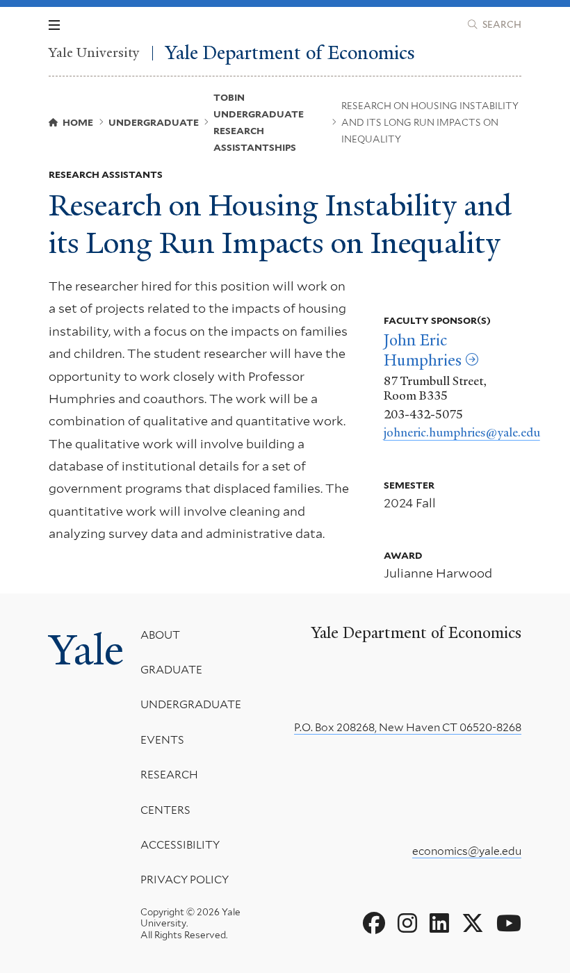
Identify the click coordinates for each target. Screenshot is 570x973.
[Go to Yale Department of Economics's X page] (473, 923)
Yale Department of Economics (290, 53)
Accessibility (180, 844)
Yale (86, 650)
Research (169, 774)
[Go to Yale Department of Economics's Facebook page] (374, 923)
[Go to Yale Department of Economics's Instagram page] (407, 923)
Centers (165, 810)
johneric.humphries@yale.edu (462, 432)
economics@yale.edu (466, 851)
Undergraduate (190, 704)
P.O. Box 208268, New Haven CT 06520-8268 (407, 727)
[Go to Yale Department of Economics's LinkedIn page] (439, 923)
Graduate (171, 669)
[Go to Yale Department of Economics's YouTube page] (508, 923)
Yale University (94, 53)
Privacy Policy (184, 879)
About (160, 634)
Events (162, 739)
